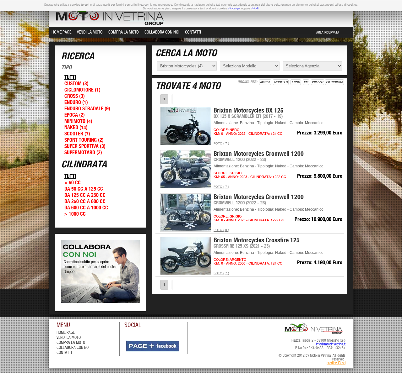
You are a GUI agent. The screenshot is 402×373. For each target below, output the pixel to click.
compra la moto (71, 343)
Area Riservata (327, 32)
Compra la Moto (123, 32)
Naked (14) (76, 127)
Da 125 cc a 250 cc (85, 195)
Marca (265, 82)
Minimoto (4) (78, 121)
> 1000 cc (75, 214)
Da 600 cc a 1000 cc (86, 208)
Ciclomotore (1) (82, 90)
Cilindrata (334, 82)
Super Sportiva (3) (85, 146)
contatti (64, 353)
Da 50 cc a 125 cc (83, 189)
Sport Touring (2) (84, 140)
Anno (295, 82)
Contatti (193, 32)
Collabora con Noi (161, 32)
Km (306, 82)
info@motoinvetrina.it (330, 344)
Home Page (61, 32)
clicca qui (234, 8)
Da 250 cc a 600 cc (85, 201)
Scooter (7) (77, 134)
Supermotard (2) (83, 152)
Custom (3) (76, 84)
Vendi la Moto (90, 32)
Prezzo (317, 82)
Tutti (70, 77)
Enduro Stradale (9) (87, 109)
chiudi (254, 8)
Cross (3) (74, 96)
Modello (281, 82)
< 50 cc (72, 183)
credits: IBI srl (336, 363)
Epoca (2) (74, 115)
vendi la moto (69, 338)
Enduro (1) (76, 102)
